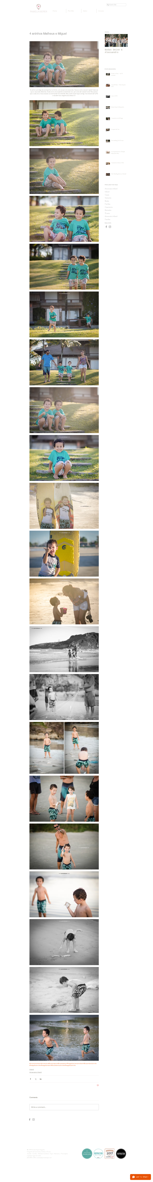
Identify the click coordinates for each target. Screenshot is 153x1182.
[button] (88, 11)
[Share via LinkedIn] (41, 1079)
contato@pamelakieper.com (44, 1158)
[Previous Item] (108, 40)
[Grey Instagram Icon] (109, 226)
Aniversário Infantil (35, 1072)
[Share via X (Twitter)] (36, 1079)
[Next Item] (124, 40)
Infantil (31, 1069)
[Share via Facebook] (30, 1079)
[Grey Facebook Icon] (106, 226)
